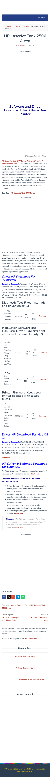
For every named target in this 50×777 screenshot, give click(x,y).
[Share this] (4, 597)
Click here (35, 473)
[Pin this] (13, 597)
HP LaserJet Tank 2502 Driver (23, 193)
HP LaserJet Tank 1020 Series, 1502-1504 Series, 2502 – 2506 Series (8, 415)
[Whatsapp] (23, 597)
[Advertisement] (25, 77)
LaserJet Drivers (16, 605)
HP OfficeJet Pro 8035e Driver (39, 617)
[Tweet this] (9, 597)
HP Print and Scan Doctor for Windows (7, 315)
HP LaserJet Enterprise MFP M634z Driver (11, 617)
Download (42, 316)
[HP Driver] (25, 5)
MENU (43, 18)
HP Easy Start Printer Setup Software (7, 378)
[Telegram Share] (18, 597)
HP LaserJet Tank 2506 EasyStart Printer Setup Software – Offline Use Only (7, 351)
